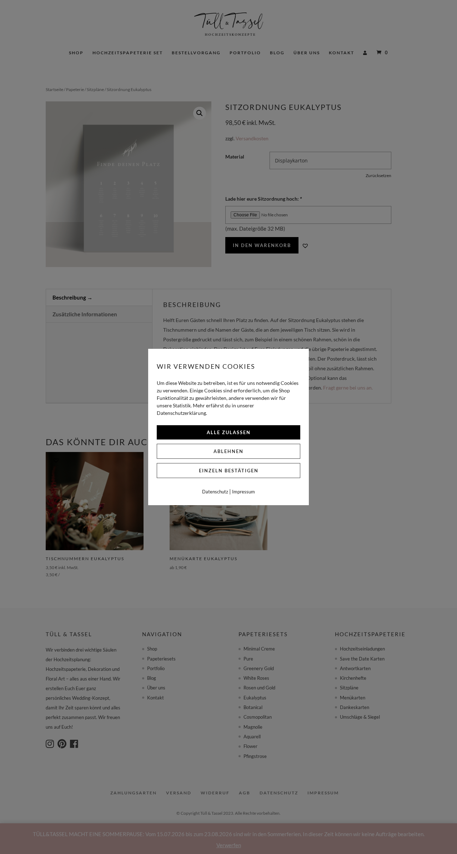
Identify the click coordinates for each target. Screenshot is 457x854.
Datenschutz (215, 491)
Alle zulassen (229, 432)
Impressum (243, 491)
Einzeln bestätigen (228, 470)
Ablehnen (228, 451)
